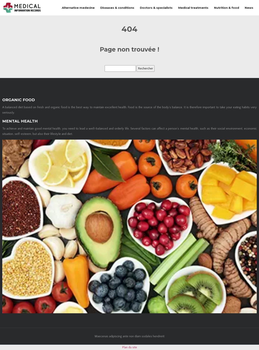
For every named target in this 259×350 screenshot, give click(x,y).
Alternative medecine (78, 8)
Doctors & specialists (156, 8)
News (249, 8)
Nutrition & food (226, 8)
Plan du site (129, 347)
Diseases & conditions (117, 8)
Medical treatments (193, 8)
